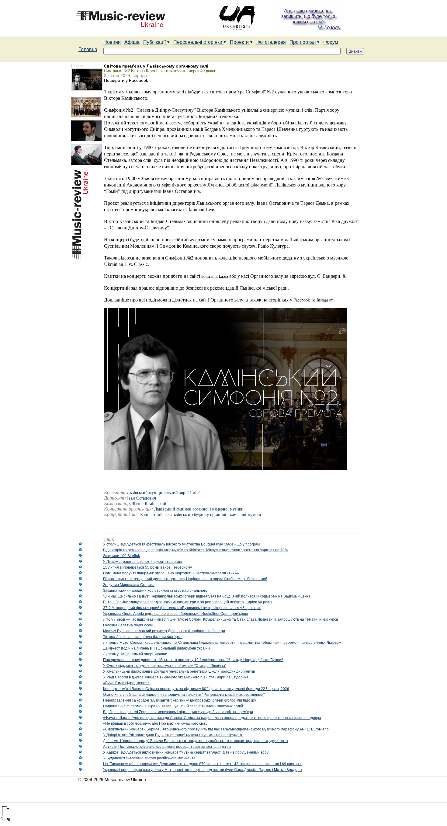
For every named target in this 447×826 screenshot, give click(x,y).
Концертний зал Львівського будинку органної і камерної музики (200, 514)
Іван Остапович (141, 498)
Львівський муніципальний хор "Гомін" (164, 492)
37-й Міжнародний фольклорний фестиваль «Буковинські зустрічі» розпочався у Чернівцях (182, 608)
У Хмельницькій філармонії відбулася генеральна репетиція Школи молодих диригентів (179, 671)
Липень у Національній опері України (135, 654)
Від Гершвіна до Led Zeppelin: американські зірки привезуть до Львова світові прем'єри (178, 712)
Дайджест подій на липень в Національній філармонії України (156, 648)
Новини (112, 42)
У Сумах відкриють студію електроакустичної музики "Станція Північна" (164, 666)
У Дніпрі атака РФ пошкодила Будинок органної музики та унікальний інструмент (173, 735)
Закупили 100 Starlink (121, 556)
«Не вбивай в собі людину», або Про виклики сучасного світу (155, 723)
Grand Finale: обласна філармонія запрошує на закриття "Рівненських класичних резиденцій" (184, 694)
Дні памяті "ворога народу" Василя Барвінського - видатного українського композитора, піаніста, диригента (195, 741)
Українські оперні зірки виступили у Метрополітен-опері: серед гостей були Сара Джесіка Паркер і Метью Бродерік (202, 770)
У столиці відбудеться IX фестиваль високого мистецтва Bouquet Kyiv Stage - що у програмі (182, 544)
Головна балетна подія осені (128, 625)
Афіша (132, 42)
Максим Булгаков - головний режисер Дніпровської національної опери (164, 631)
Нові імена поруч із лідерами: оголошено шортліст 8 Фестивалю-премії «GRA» (171, 573)
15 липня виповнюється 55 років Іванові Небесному (147, 567)
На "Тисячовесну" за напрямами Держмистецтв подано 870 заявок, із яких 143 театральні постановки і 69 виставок (202, 764)
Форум (330, 42)
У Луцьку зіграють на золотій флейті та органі (142, 561)
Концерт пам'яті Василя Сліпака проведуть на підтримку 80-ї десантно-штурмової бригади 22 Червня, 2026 (196, 689)
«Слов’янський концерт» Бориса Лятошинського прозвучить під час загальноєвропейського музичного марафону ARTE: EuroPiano (216, 729)
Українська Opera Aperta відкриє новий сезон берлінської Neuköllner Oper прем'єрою (175, 614)
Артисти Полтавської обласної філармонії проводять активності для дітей (167, 746)
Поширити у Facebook (126, 80)
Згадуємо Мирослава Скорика (128, 585)
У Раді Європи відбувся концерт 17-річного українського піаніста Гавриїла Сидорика (175, 677)
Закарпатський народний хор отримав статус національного (155, 590)
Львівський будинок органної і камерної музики (199, 509)
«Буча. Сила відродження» (126, 683)
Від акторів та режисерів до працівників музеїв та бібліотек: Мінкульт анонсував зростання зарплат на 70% (195, 550)
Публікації (155, 42)
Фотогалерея (271, 42)
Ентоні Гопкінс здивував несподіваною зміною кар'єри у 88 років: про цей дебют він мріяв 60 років (187, 602)
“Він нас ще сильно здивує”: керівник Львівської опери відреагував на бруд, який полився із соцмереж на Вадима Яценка (206, 596)
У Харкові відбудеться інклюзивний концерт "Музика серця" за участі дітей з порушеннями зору (186, 752)
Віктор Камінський (148, 503)
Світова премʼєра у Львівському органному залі (156, 66)
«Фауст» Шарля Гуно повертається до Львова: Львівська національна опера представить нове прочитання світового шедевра (212, 718)
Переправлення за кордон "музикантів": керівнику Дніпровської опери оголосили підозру (179, 700)
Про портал (303, 42)
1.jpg (5, 818)
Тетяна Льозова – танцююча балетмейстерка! (142, 637)
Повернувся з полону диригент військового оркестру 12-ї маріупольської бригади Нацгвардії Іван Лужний (193, 660)
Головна (87, 49)
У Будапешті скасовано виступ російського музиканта (149, 758)
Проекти (240, 42)
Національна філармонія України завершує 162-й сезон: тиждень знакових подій (173, 706)
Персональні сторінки (198, 42)
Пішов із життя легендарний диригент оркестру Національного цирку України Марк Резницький (185, 579)
